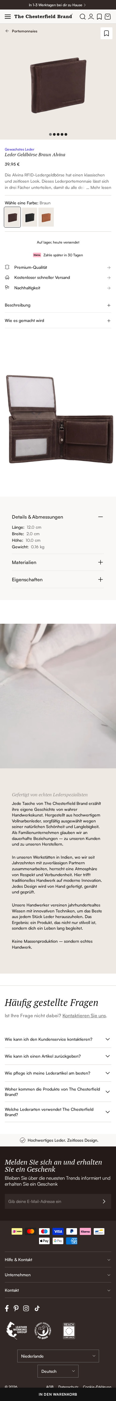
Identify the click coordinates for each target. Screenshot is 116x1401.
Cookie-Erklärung (97, 1387)
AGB (50, 1387)
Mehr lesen (100, 187)
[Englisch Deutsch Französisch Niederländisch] (58, 1371)
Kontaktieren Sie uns (84, 1015)
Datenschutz (68, 1387)
